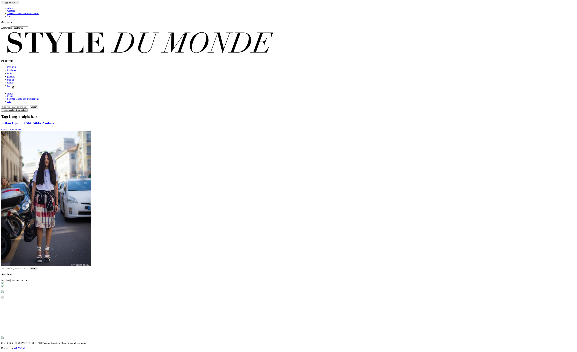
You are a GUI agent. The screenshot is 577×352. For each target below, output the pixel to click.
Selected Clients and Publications (23, 13)
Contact (11, 10)
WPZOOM (19, 348)
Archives (5, 27)
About (10, 8)
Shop (9, 16)
